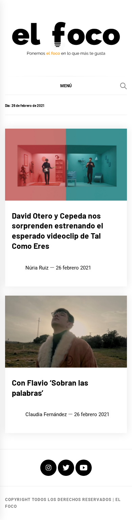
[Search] (123, 85)
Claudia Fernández (46, 414)
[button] (66, 85)
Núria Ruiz (36, 268)
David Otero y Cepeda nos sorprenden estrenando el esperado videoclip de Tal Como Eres (57, 230)
